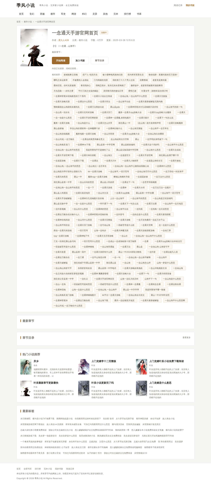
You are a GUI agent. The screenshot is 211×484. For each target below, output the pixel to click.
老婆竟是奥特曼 (160, 80)
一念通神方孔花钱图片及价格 (91, 198)
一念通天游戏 (106, 187)
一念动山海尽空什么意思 (146, 171)
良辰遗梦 (179, 441)
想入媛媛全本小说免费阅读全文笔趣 (147, 430)
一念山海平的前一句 (174, 107)
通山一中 (78, 176)
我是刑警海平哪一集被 (156, 289)
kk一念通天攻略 (95, 171)
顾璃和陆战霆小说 (65, 418)
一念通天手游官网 (145, 155)
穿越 (42, 13)
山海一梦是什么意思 (166, 262)
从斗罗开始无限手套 (125, 418)
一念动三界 (166, 230)
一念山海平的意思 (139, 198)
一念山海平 (162, 257)
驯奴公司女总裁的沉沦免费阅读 (118, 453)
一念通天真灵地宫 (82, 193)
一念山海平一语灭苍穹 (170, 193)
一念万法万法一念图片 (161, 187)
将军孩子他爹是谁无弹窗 (56, 441)
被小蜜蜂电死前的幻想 (113, 74)
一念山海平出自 (122, 209)
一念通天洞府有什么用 (102, 252)
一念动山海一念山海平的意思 (67, 150)
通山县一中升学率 (131, 289)
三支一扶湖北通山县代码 (65, 241)
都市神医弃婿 (142, 418)
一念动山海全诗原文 (136, 295)
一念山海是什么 (83, 123)
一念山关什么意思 (80, 209)
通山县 (140, 246)
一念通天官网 (147, 225)
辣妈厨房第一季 (122, 430)
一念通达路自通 (174, 284)
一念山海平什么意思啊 (175, 300)
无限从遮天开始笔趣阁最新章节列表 (158, 435)
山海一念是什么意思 (81, 289)
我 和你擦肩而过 (165, 441)
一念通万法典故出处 (95, 107)
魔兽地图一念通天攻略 (86, 134)
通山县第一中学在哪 (145, 193)
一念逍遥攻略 (60, 160)
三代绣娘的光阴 (101, 80)
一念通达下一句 (128, 182)
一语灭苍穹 (83, 230)
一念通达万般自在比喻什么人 (67, 214)
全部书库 (28, 468)
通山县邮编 (59, 128)
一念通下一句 (143, 273)
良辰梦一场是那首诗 (48, 435)
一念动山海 (178, 268)
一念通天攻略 (125, 220)
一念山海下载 (102, 300)
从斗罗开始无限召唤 (123, 441)
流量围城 (144, 80)
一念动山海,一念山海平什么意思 (133, 96)
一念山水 (124, 236)
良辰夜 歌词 (108, 418)
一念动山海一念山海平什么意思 (148, 236)
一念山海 (127, 262)
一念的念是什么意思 (140, 214)
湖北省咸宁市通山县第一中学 (87, 262)
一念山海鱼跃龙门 (62, 144)
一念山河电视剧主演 (158, 268)
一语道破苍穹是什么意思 (65, 246)
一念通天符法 (104, 101)
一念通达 (94, 160)
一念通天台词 (139, 187)
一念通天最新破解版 (150, 300)
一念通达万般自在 (62, 257)
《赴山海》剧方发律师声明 (149, 123)
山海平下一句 (151, 279)
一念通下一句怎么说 (165, 117)
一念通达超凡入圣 (170, 252)
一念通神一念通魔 (133, 284)
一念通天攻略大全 (123, 273)
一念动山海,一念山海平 (107, 289)
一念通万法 (126, 246)
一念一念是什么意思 (83, 203)
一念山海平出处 (124, 101)
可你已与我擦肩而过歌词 (74, 453)
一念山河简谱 (108, 134)
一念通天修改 (175, 160)
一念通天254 (110, 160)
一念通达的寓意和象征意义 (93, 139)
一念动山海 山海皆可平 (160, 246)
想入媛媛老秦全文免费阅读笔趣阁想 (126, 447)
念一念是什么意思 (167, 225)
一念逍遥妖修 (142, 176)
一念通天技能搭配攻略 (145, 230)
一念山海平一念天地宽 (173, 203)
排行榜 (127, 13)
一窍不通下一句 (105, 203)
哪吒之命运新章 (61, 80)
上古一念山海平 (117, 198)
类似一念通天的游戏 (63, 230)
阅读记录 (178, 5)
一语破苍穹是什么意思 (108, 284)
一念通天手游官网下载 (64, 155)
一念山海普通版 (107, 246)
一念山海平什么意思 (175, 144)
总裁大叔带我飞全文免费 (145, 441)
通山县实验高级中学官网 (127, 150)
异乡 (36, 361)
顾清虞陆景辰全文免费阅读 (109, 435)
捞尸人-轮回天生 (90, 74)
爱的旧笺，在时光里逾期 (65, 85)
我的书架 (190, 5)
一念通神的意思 (101, 209)
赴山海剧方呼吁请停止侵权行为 (68, 171)
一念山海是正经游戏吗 (163, 198)
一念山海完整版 (136, 128)
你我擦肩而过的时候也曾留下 (88, 418)
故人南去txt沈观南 (55, 424)
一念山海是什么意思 (172, 279)
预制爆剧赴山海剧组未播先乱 (67, 107)
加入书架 (80, 60)
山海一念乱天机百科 (130, 279)
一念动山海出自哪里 (155, 134)
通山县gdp (115, 107)
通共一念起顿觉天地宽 (125, 300)
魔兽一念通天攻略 (62, 123)
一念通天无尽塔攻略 (105, 236)
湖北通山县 (111, 262)
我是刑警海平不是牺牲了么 (98, 150)
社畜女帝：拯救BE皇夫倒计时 (154, 91)
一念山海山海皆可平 (63, 268)
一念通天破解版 (61, 262)
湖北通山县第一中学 (63, 182)
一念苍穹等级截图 (149, 182)
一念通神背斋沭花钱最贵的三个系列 (70, 96)
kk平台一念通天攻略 (112, 295)
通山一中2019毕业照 (161, 295)
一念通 (146, 241)
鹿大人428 (63, 40)
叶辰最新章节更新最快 (46, 382)
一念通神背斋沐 (61, 300)
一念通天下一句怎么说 (129, 203)
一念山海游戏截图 (62, 134)
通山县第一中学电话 (107, 268)
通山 (137, 139)
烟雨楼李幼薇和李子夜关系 (32, 453)
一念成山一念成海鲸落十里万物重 (121, 241)
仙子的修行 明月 (94, 453)
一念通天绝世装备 (164, 273)
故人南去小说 (168, 418)
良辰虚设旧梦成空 (132, 435)
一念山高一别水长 (62, 112)
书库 (139, 13)
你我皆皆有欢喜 (85, 268)
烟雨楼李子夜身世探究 (154, 447)
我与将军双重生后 (136, 74)
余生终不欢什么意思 (78, 441)
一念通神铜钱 (88, 246)
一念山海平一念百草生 (159, 128)
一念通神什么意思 (163, 166)
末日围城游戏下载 (28, 435)
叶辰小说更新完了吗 (102, 382)
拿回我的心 (86, 85)
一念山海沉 (107, 155)
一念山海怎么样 (144, 262)
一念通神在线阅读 (62, 220)
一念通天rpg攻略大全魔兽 (160, 112)
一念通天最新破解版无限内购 (150, 101)
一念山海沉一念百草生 (97, 166)
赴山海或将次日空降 (120, 139)
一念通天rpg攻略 (122, 193)
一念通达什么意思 (84, 101)
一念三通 (80, 257)
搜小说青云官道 (54, 453)
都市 (53, 13)
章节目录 (99, 60)
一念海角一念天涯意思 (159, 209)
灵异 (95, 13)
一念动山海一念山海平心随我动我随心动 (131, 166)
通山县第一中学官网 (106, 144)
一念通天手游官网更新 (88, 117)
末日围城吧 (25, 418)
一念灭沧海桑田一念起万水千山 (151, 220)
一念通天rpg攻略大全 (130, 134)
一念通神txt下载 (84, 144)
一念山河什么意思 (84, 220)
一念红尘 (84, 279)
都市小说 (28, 21)
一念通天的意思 (61, 176)
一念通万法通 (151, 203)
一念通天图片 (143, 117)
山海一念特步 (100, 230)
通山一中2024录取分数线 (130, 252)
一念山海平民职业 (62, 225)
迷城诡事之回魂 (71, 74)
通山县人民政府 (107, 182)
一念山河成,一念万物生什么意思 (69, 305)
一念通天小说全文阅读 (102, 96)
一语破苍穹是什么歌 (126, 225)
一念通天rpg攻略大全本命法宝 (169, 241)
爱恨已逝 (132, 91)
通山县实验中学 (61, 203)
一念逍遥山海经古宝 (154, 160)
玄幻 (32, 13)
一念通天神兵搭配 (88, 155)
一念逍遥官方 (125, 155)
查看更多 (187, 337)
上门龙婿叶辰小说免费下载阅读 (166, 361)
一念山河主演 (102, 193)
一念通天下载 (78, 160)
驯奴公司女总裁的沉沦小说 (61, 430)
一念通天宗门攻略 (84, 225)
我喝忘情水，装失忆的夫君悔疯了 (111, 85)
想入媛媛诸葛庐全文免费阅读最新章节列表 (94, 430)
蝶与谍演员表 (118, 424)
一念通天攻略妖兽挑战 (133, 268)
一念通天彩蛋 (60, 252)
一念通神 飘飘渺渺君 (100, 273)
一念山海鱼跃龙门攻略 (64, 295)
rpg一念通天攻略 (62, 236)
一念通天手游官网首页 (104, 279)
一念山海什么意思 (153, 150)
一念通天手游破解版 (63, 198)
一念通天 (182, 112)
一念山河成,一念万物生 (65, 139)
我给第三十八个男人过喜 (124, 80)
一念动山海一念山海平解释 (139, 257)
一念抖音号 (119, 214)
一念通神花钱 (60, 289)
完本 (116, 13)
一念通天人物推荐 (130, 160)
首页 (21, 13)
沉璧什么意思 (105, 441)
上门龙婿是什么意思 (160, 382)
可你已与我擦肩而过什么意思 (97, 424)
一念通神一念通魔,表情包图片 (118, 117)
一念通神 (123, 187)
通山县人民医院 (61, 193)
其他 (105, 13)
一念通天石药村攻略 (85, 112)
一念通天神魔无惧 (121, 230)
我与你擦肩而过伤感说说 (31, 447)
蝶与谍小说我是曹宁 (175, 430)
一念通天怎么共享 (104, 123)
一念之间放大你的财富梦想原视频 (69, 273)
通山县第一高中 (79, 252)
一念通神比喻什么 (114, 128)
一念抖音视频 (60, 209)
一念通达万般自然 (82, 300)
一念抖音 (152, 252)
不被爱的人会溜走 (81, 80)
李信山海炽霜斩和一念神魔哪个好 (85, 128)
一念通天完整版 (105, 220)
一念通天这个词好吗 (150, 144)
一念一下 (90, 187)
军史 (63, 13)
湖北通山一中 (125, 123)
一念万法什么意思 (162, 176)
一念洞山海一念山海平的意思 (67, 187)
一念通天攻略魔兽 (175, 123)
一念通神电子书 (82, 236)
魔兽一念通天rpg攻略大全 (130, 112)
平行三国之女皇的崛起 (88, 91)
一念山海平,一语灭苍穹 (119, 171)
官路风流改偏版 (133, 424)
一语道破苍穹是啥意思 (82, 284)
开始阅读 (60, 60)
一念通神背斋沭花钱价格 (97, 214)
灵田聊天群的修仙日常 (113, 91)
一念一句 (117, 257)
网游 (74, 13)
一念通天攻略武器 (62, 101)
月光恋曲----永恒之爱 (63, 91)
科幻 (84, 13)
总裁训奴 (93, 441)
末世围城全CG (140, 453)
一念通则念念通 (154, 284)
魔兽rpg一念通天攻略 (98, 176)
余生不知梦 (155, 418)
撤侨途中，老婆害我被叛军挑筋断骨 (147, 85)
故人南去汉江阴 (79, 447)
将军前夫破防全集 (73, 424)
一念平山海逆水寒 (98, 257)
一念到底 (139, 209)
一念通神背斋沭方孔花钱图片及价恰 (142, 107)
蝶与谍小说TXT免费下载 (43, 418)
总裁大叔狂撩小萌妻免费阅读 (33, 430)
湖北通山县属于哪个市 (169, 155)
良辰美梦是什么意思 (68, 435)
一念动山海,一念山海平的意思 (68, 166)
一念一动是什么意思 (63, 117)
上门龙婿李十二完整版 (103, 361)
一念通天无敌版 (160, 96)
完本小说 (48, 468)
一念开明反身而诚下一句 (157, 139)
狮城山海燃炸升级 (122, 176)
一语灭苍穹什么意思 (91, 241)
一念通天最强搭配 (163, 214)
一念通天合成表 (174, 150)
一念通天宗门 (106, 112)
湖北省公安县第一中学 (64, 279)
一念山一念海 (60, 284)
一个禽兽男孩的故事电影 (31, 441)
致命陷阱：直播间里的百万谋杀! (163, 74)
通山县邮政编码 (128, 144)
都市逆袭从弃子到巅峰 (98, 447)
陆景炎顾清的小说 (87, 435)
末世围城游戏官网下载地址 (32, 424)
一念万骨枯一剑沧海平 (174, 171)
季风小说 (26, 5)
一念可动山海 (104, 225)
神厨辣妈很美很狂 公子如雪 (57, 447)
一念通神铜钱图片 (88, 295)
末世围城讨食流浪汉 (151, 424)
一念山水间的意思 (86, 182)
